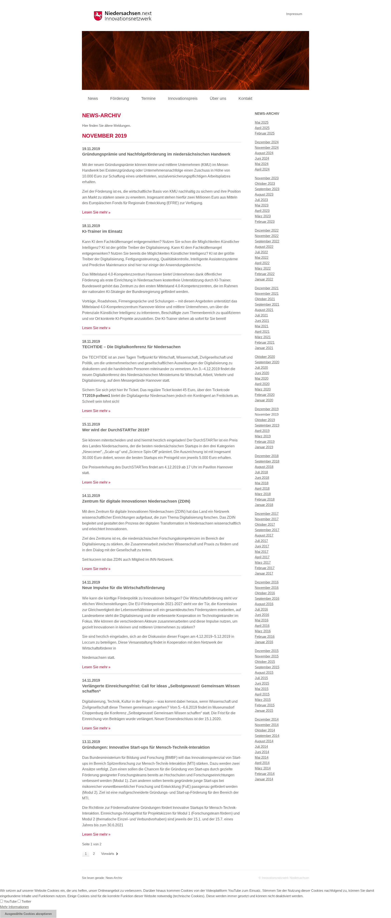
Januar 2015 (264, 710)
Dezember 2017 (267, 513)
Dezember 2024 (267, 142)
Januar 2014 (264, 779)
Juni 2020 (262, 373)
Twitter (26, 901)
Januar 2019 (264, 447)
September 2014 (267, 736)
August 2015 (264, 672)
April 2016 (262, 626)
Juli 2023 (261, 200)
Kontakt (245, 98)
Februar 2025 (264, 133)
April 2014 (262, 763)
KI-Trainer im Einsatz (102, 231)
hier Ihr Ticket (127, 390)
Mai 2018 (261, 483)
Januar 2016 (264, 642)
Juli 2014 (261, 746)
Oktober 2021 (265, 299)
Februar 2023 (264, 221)
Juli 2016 (261, 609)
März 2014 (263, 768)
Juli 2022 (261, 252)
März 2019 (263, 436)
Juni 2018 (262, 477)
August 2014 (264, 741)
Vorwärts (107, 854)
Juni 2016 (262, 615)
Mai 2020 (261, 378)
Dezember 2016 (267, 582)
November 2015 (267, 656)
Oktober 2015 (265, 662)
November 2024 (267, 147)
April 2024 (262, 169)
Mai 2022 (261, 257)
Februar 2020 (264, 395)
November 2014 (267, 725)
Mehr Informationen (14, 907)
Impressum (294, 14)
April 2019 (262, 431)
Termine (148, 98)
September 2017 (267, 530)
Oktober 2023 (265, 183)
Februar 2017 (264, 568)
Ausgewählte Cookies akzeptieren (28, 914)
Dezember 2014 (267, 719)
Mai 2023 (261, 205)
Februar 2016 (264, 636)
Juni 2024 (262, 158)
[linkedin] (308, 13)
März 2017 (263, 562)
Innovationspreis (183, 98)
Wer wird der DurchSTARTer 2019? (115, 430)
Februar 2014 (264, 774)
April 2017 (262, 557)
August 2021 (264, 310)
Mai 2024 (261, 164)
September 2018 (267, 461)
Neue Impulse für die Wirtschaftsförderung (123, 587)
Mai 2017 (261, 552)
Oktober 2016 (265, 593)
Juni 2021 (262, 321)
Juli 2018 (261, 472)
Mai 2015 (261, 689)
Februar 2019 (264, 441)
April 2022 (262, 263)
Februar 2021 (264, 342)
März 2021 (263, 337)
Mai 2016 (261, 620)
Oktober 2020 (265, 357)
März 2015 (263, 700)
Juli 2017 (261, 541)
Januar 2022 (264, 279)
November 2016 (267, 588)
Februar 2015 (264, 705)
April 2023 (262, 211)
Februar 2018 (264, 499)
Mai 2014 (261, 757)
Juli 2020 (261, 367)
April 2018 (262, 488)
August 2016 (264, 604)
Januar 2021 (264, 348)
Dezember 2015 (267, 651)
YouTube (10, 901)
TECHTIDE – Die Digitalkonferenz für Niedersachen (131, 347)
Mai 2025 (261, 122)
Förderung (119, 98)
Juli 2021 (261, 315)
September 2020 (267, 362)
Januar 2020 (264, 400)
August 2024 (264, 153)
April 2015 (262, 694)
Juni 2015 (262, 683)
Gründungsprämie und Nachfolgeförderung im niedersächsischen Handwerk (156, 154)
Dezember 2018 (267, 456)
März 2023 (263, 216)
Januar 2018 (264, 505)
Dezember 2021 (267, 288)
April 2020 (262, 384)
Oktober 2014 (265, 730)
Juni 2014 (262, 752)
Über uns (218, 98)
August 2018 (264, 467)
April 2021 (262, 331)
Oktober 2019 (265, 420)
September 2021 (267, 304)
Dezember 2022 (267, 230)
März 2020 (263, 389)
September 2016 (267, 598)
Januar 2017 (264, 573)
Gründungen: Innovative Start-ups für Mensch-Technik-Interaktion (146, 747)
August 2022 (264, 247)
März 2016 (263, 631)
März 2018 (263, 494)
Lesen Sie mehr (94, 212)
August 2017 (264, 535)
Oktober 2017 (265, 524)
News (93, 98)
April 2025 (262, 128)
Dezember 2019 (267, 409)
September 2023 (267, 189)
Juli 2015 (261, 678)
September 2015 (267, 667)
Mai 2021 (261, 326)
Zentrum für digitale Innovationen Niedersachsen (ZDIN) (136, 501)
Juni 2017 (262, 546)
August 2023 (264, 194)
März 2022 (263, 268)
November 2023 (267, 178)
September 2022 (267, 241)
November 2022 (267, 236)
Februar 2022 (264, 274)
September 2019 (267, 425)
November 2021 (267, 293)
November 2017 (267, 519)
